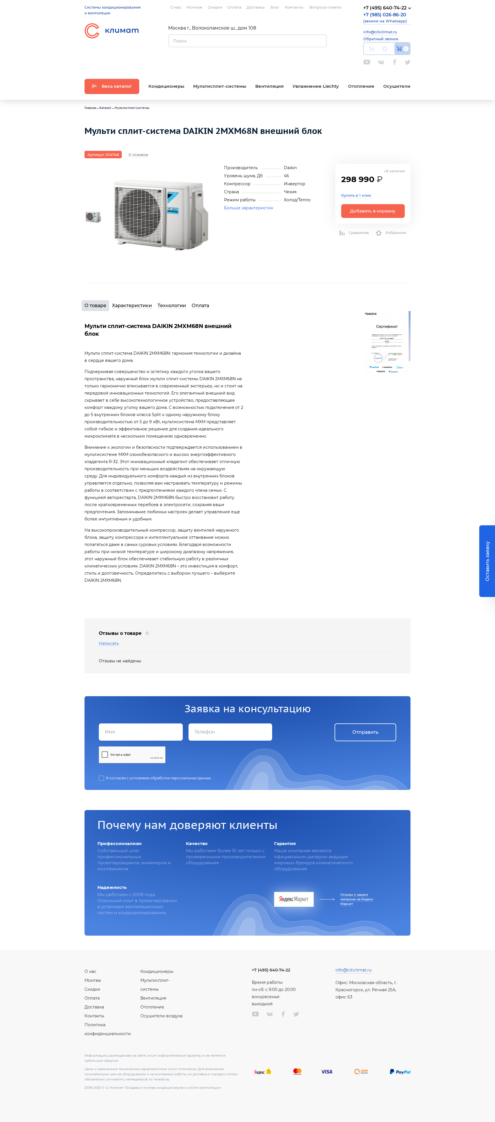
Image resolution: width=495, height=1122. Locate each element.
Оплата (200, 305)
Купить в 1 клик (356, 195)
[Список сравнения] (372, 48)
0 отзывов (138, 154)
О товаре (95, 305)
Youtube (366, 62)
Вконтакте (381, 62)
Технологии (172, 305)
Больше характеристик (248, 207)
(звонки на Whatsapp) (385, 17)
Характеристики (132, 305)
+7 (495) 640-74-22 (271, 970)
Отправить (365, 732)
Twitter (407, 62)
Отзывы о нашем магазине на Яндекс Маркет (356, 899)
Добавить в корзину (373, 211)
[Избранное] (385, 48)
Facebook (395, 62)
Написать (109, 643)
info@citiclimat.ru (380, 32)
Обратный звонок (380, 38)
